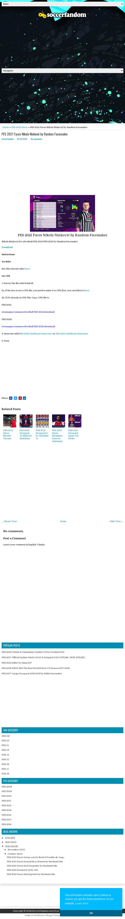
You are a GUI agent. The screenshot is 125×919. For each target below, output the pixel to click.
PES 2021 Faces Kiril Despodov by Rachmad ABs (32, 866)
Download (7, 247)
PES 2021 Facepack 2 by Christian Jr (42, 434)
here (27, 269)
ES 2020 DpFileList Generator (36, 333)
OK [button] (91, 913)
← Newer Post (9, 521)
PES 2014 (6, 815)
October (12, 854)
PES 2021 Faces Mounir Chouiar (8, 434)
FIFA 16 (5, 764)
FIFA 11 (5, 745)
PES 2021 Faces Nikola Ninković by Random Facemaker (35, 134)
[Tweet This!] (15, 398)
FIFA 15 (5, 759)
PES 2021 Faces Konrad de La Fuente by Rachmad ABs (35, 861)
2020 (8, 846)
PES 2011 (6, 800)
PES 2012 (6, 805)
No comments (36, 139)
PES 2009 (7, 791)
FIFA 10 (5, 740)
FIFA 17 (5, 769)
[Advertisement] (62, 42)
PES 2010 (7, 796)
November (14, 849)
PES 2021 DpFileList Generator (72, 333)
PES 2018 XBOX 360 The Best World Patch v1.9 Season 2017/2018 (36, 668)
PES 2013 (6, 810)
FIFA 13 (5, 750)
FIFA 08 (6, 736)
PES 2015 (6, 819)
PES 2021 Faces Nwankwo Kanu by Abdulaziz (57, 436)
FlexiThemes (39, 915)
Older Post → (116, 521)
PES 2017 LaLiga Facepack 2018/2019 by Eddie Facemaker (32, 673)
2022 (8, 838)
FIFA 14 (5, 755)
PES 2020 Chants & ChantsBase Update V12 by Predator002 (33, 652)
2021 (8, 842)
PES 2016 (6, 824)
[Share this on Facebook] (10, 398)
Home (6, 127)
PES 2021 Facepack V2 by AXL (22, 870)
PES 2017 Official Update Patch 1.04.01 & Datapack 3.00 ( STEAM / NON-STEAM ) (43, 657)
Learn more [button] (81, 903)
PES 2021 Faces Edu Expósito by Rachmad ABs (31, 874)
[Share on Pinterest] (20, 398)
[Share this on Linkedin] (24, 398)
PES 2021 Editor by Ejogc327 (17, 663)
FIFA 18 (5, 773)
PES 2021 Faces (19, 127)
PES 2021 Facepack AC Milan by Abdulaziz (26, 434)
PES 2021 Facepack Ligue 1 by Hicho (73, 434)
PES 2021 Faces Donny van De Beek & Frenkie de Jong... (36, 857)
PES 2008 (7, 786)
